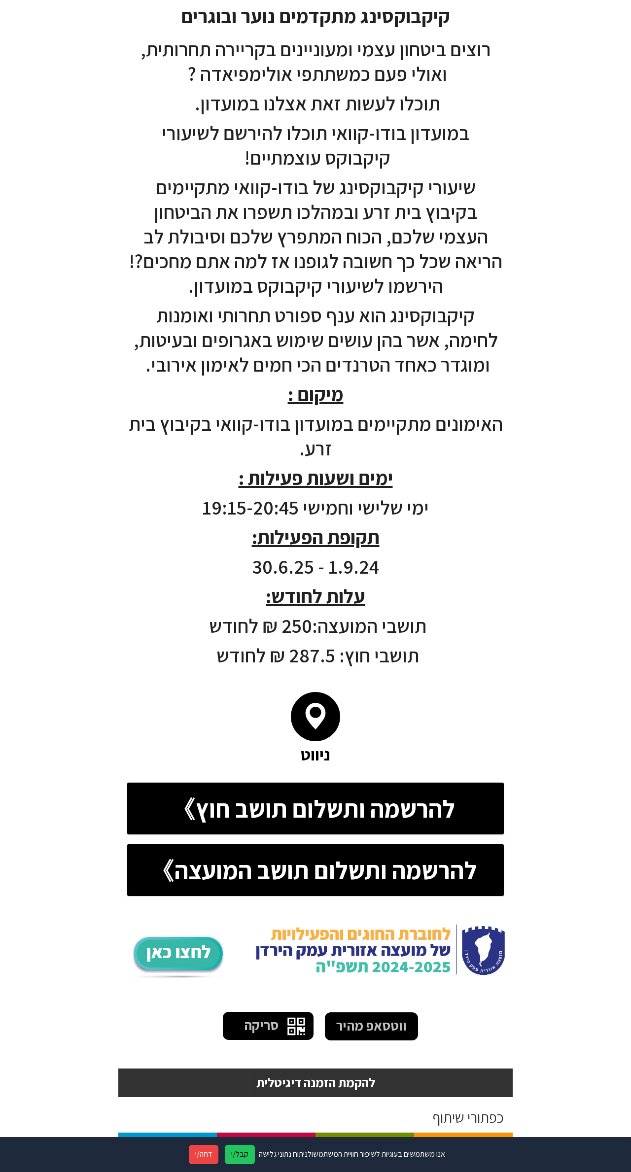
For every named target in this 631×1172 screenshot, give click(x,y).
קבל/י (239, 1154)
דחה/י (203, 1154)
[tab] (315, 808)
